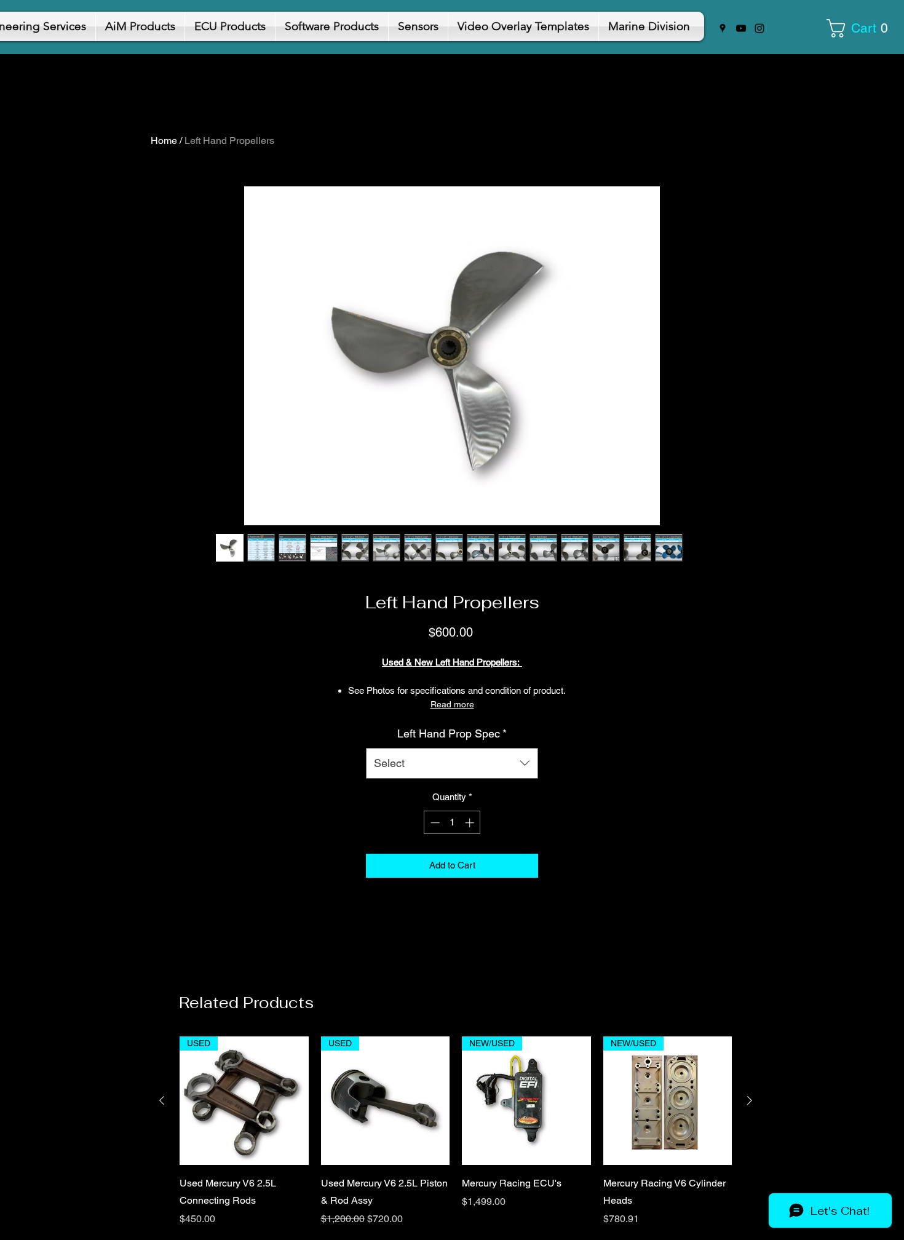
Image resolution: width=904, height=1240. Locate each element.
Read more (452, 704)
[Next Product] (749, 1100)
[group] (455, 1132)
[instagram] (759, 28)
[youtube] (741, 28)
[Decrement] (434, 822)
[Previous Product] (161, 1100)
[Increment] (470, 822)
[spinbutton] (452, 822)
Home (164, 140)
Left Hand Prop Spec (452, 733)
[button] (861, 28)
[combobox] (452, 763)
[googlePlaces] (722, 28)
